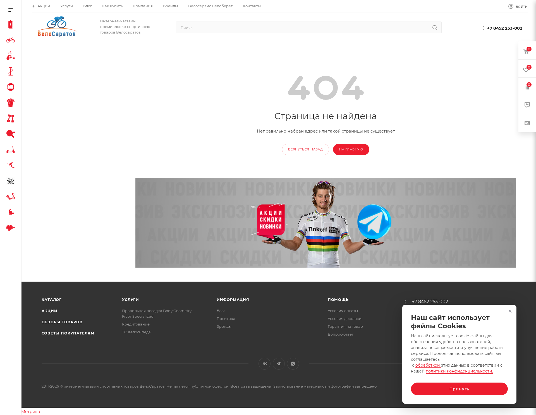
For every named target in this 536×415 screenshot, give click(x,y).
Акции (50, 310)
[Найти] (435, 27)
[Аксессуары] (11, 72)
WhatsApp (293, 364)
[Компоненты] (11, 197)
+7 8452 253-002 (504, 28)
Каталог (52, 299)
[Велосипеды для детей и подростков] (11, 56)
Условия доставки (345, 318)
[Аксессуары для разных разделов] (11, 229)
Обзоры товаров (62, 322)
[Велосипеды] (11, 41)
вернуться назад (305, 149)
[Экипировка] (11, 103)
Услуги (130, 299)
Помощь (338, 299)
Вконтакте (265, 364)
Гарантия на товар (345, 326)
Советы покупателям (68, 333)
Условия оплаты (343, 310)
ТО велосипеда (136, 332)
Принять (459, 389)
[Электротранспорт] (11, 25)
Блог (221, 310)
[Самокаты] (11, 150)
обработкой (428, 365)
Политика (226, 318)
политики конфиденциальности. (459, 371)
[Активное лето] (11, 135)
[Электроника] (11, 88)
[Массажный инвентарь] (11, 213)
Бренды (224, 326)
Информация (233, 299)
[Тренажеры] (11, 119)
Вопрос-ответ (340, 334)
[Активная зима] (11, 166)
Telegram (279, 364)
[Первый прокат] (11, 182)
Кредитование (136, 324)
